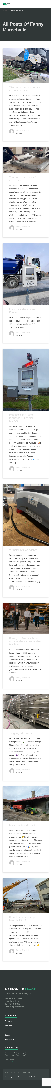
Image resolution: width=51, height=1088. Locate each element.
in (18, 1054)
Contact (7, 1035)
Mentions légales (38, 1077)
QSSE (7, 1030)
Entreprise (8, 1021)
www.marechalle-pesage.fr (13, 1062)
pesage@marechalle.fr (17, 1007)
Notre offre (8, 1026)
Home (5, 10)
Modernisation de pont (22, 825)
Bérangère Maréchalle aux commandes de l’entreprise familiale (25, 641)
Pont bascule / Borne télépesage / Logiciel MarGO (21, 418)
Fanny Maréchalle (23, 130)
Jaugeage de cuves (20, 733)
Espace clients (9, 1040)
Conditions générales (10, 1077)
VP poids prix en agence (23, 549)
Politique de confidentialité (25, 1077)
